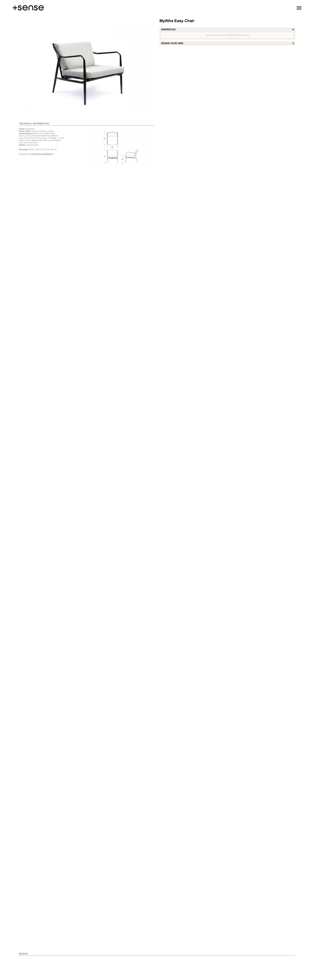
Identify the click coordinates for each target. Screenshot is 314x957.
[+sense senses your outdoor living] (28, 5)
